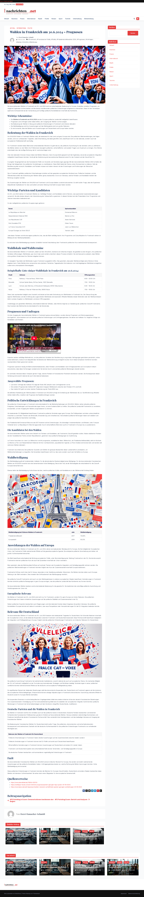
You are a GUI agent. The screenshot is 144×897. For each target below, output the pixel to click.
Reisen (54, 19)
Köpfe (40, 19)
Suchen (112, 27)
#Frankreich (32, 39)
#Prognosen (81, 39)
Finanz (22, 19)
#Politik (53, 39)
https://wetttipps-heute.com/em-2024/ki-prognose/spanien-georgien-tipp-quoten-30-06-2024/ (41, 785)
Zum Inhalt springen (6, 1)
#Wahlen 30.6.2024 (22, 42)
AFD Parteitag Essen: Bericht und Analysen (71, 799)
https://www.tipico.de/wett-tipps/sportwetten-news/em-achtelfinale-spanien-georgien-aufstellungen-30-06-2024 (46, 787)
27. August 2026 (14, 870)
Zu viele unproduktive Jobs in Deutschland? (122, 866)
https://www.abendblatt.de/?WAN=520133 (24, 782)
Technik (67, 19)
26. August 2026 (48, 870)
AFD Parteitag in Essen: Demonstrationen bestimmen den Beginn (32, 800)
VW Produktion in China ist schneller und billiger (20, 835)
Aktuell (6, 19)
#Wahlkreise (33, 42)
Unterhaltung (77, 19)
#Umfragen (89, 39)
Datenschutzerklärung (134, 893)
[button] (134, 19)
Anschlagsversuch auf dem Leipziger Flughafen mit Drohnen (87, 836)
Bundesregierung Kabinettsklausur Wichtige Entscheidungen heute (53, 836)
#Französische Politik (43, 39)
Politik (47, 19)
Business (15, 19)
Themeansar (36, 893)
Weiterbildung (89, 19)
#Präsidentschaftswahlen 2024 (66, 39)
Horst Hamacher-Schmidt (26, 37)
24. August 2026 (115, 870)
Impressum (124, 893)
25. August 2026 (81, 870)
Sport (60, 19)
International (31, 19)
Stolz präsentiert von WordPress (12, 893)
